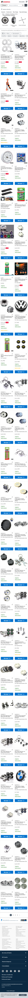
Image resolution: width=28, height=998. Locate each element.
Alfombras (17, 948)
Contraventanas (4, 948)
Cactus (3, 945)
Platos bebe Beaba (19, 927)
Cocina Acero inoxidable (6, 946)
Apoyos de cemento (5, 943)
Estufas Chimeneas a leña (20, 941)
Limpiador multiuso (5, 933)
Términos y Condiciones (7, 974)
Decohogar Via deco (19, 926)
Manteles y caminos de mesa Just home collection (7, 942)
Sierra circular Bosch (5, 932)
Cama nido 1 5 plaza (5, 941)
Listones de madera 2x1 (19, 934)
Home (3, 13)
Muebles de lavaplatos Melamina (21, 931)
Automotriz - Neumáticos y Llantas (12, 13)
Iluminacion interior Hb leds (20, 943)
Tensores (17, 930)
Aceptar (23, 995)
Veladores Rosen (18, 942)
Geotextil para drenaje (5, 931)
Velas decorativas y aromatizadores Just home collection (7, 947)
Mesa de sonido (18, 944)
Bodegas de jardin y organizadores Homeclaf (21, 929)
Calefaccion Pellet (19, 933)
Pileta (17, 928)
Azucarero (3, 927)
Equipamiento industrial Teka (7, 928)
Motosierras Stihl (5, 926)
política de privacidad (11, 994)
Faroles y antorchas (5, 929)
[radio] (1, 69)
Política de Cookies (6, 979)
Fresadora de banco (5, 930)
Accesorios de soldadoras (20, 946)
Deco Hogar (15, 11)
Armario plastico (4, 934)
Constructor (9, 11)
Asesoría (3, 11)
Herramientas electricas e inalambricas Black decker (21, 945)
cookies (2, 996)
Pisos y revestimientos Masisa (20, 947)
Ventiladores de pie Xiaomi (6, 944)
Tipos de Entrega (23, 11)
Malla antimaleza (18, 932)
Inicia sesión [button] (22, 1)
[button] (18, 5)
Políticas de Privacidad (7, 977)
